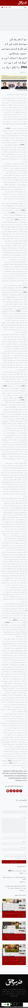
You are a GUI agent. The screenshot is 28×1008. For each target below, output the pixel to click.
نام (25, 835)
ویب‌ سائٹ (23, 847)
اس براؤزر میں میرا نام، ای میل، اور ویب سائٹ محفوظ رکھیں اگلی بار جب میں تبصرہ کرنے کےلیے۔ (14, 856)
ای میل (24, 841)
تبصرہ (24, 817)
